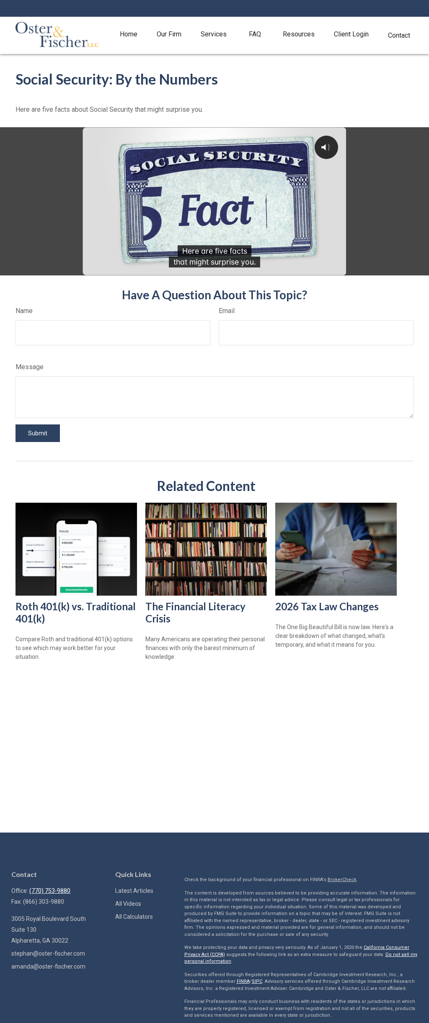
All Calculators (134, 916)
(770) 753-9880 (49, 890)
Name (24, 311)
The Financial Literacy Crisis (195, 612)
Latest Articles (134, 890)
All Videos (128, 903)
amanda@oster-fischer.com (48, 966)
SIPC (257, 981)
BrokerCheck (342, 879)
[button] (128, 34)
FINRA (243, 981)
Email (227, 311)
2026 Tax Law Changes (327, 606)
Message (30, 367)
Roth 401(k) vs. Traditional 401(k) (76, 612)
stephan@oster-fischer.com (48, 953)
